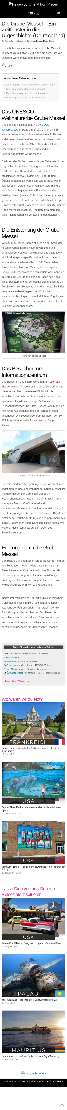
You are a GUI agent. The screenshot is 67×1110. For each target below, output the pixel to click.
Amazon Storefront (17, 673)
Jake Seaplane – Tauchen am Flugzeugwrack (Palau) (29, 999)
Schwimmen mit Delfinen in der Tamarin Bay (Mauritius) (30, 1056)
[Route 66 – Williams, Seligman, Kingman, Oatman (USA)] (33, 937)
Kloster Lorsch (15, 144)
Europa (39, 41)
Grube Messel (10, 661)
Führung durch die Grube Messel (25, 97)
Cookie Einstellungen (31, 1081)
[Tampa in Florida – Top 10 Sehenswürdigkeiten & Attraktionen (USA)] (33, 861)
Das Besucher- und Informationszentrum (29, 93)
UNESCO (8, 653)
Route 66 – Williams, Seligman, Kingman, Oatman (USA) (31, 943)
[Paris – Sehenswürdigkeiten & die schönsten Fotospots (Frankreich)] (33, 742)
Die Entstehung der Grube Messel (25, 88)
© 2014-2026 (10, 1081)
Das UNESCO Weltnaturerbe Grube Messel (30, 84)
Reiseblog (31, 41)
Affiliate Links (55, 1081)
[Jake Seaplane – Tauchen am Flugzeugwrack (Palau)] (33, 994)
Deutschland (48, 41)
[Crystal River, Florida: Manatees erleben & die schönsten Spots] (33, 801)
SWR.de (8, 665)
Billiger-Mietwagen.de (14, 669)
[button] (33, 14)
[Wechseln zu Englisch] (58, 13)
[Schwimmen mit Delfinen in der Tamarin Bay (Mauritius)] (33, 1050)
